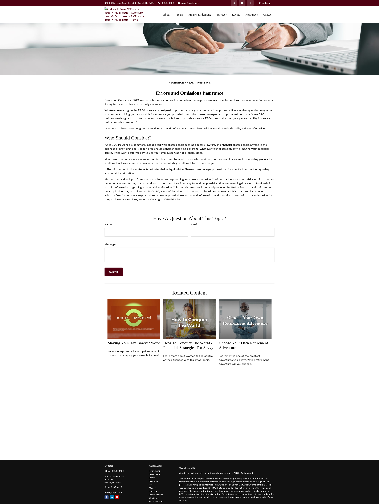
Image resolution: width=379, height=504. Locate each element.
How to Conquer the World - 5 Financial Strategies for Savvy (189, 345)
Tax (150, 484)
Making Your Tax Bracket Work (133, 343)
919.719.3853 (168, 3)
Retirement (154, 471)
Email (194, 224)
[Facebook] (250, 3)
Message (110, 244)
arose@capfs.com (190, 3)
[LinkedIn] (234, 3)
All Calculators (156, 501)
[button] (167, 14)
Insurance (153, 481)
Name (108, 224)
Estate (152, 477)
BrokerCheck (247, 473)
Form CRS (190, 468)
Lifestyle (153, 491)
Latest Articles (156, 494)
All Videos (154, 498)
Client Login (264, 3)
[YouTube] (242, 3)
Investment (154, 474)
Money (152, 488)
